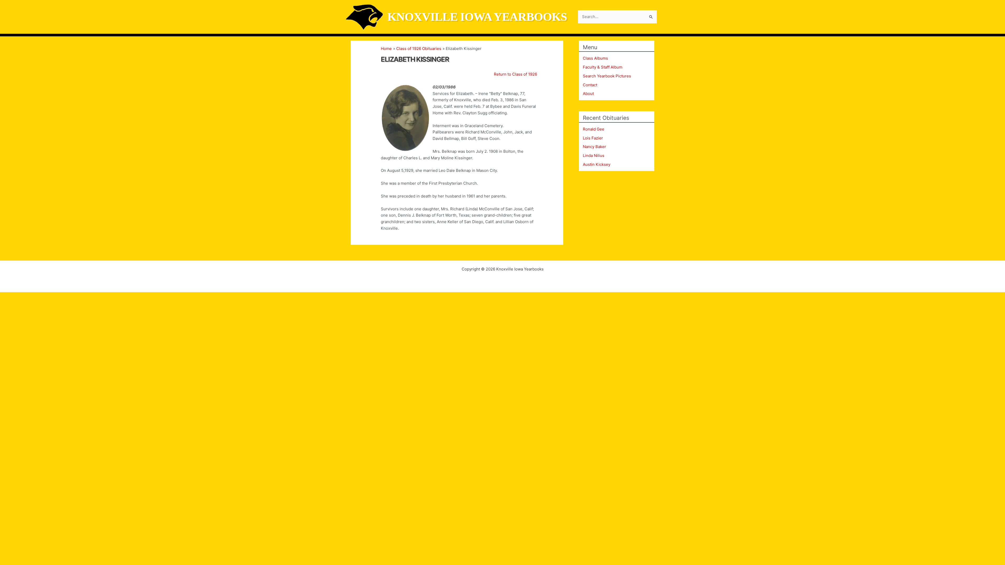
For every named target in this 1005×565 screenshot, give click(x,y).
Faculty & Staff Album (602, 67)
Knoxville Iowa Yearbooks (477, 16)
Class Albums (595, 58)
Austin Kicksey (596, 164)
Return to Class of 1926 (515, 74)
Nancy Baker (594, 146)
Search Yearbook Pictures (607, 76)
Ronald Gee (593, 129)
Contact (590, 84)
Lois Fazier (593, 137)
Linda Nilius (593, 155)
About (588, 93)
